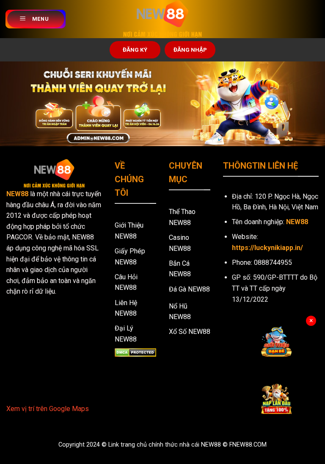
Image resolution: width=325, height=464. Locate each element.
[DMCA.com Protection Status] (135, 352)
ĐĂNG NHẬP (190, 49)
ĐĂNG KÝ (135, 49)
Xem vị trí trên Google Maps (47, 409)
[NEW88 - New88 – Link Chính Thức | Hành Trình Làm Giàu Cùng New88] (162, 19)
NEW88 (17, 194)
